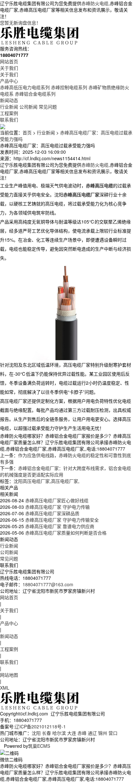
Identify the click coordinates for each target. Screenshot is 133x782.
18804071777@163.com (48, 584)
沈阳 (36, 733)
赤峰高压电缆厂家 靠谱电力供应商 (59, 526)
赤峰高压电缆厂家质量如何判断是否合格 (65, 532)
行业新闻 (9, 106)
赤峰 (82, 733)
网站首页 (9, 61)
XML (4, 687)
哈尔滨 (59, 733)
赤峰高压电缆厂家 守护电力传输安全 (61, 519)
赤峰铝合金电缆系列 (35, 93)
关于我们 (9, 68)
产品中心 (9, 81)
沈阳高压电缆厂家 (32, 481)
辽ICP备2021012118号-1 (40, 726)
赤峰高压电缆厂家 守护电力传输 (57, 507)
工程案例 (9, 113)
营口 (113, 733)
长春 (46, 733)
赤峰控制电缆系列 (69, 87)
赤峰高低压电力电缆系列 (25, 87)
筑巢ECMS (39, 746)
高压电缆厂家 (64, 481)
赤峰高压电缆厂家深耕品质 (51, 513)
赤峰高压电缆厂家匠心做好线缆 (56, 500)
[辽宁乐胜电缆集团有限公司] (40, 35)
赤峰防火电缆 (94, 3)
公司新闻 (28, 106)
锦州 (102, 733)
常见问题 (48, 106)
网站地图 (9, 675)
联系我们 (9, 119)
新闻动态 (9, 100)
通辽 (92, 733)
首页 (27, 132)
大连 (71, 733)
